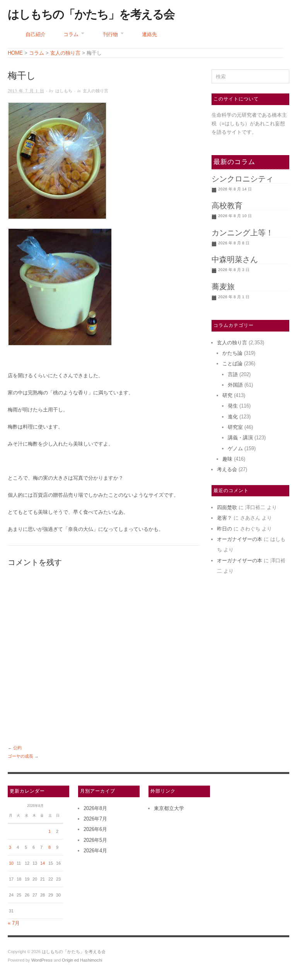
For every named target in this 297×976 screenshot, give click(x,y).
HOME (15, 53)
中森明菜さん (235, 259)
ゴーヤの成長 (20, 756)
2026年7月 (95, 819)
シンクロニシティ (242, 178)
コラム (71, 34)
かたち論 (232, 353)
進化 (233, 417)
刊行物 (110, 34)
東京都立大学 (169, 808)
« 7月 (14, 923)
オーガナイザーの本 (239, 539)
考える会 (227, 469)
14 (42, 863)
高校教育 (227, 205)
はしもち (63, 90)
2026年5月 (95, 840)
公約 (17, 747)
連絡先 (149, 34)
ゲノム (235, 448)
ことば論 (232, 363)
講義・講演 (240, 437)
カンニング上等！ (242, 232)
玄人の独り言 (95, 90)
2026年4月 (95, 850)
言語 (233, 374)
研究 (227, 395)
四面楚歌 (227, 507)
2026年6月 (95, 829)
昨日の (224, 529)
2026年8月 (95, 808)
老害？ (224, 518)
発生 (233, 406)
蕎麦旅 (223, 286)
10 (11, 863)
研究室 (235, 427)
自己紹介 (36, 34)
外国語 (235, 385)
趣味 (227, 459)
